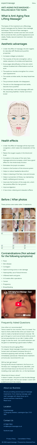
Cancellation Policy (24, 439)
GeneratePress (30, 442)
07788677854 (8, 424)
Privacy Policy (11, 439)
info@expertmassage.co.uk (13, 426)
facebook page (8, 430)
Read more (7, 400)
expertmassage (8, 3)
